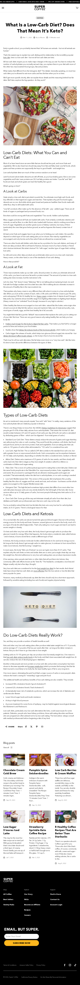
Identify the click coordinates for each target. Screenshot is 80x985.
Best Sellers (8, 899)
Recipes (27, 910)
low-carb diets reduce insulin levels (20, 657)
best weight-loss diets (45, 568)
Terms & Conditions (9, 965)
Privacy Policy (40, 965)
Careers (27, 915)
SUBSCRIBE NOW (21, 943)
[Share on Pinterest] (37, 727)
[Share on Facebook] (26, 727)
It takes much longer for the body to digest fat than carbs (27, 324)
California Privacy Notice (29, 977)
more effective (39, 571)
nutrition (40, 18)
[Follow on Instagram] (70, 965)
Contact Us (54, 899)
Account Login (56, 904)
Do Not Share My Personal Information (53, 977)
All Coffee (7, 894)
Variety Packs (8, 904)
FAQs (26, 899)
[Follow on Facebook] (64, 965)
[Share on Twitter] (31, 727)
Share (11, 727)
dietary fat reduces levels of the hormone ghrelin (37, 330)
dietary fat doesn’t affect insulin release (17, 336)
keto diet (6, 57)
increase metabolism (35, 666)
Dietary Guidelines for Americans (54, 428)
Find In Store (55, 894)
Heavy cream (41, 296)
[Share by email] (42, 727)
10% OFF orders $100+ (52, 2)
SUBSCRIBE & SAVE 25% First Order (27, 2)
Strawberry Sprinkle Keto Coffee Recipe (37, 830)
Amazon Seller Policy (26, 965)
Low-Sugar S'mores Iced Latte (11, 830)
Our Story (28, 894)
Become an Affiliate (32, 904)
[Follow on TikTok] (75, 965)
